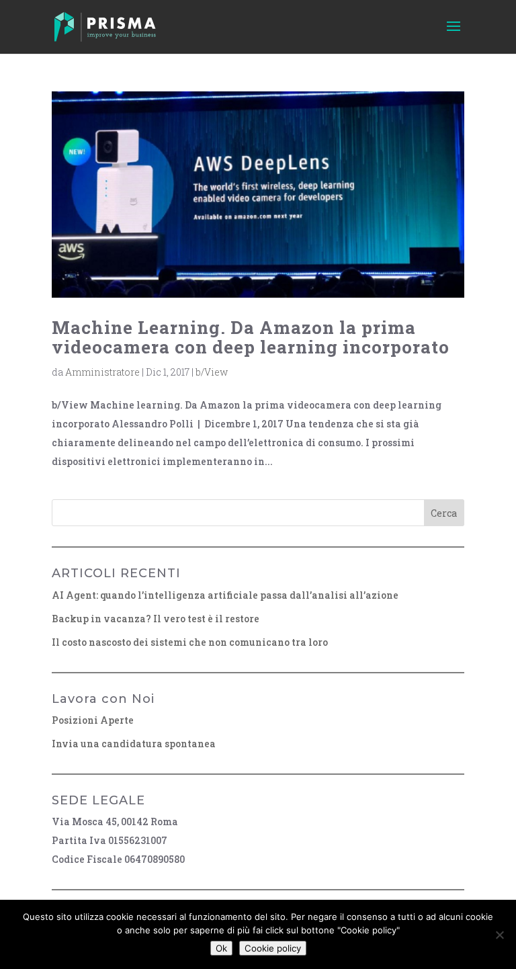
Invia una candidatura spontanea (134, 743)
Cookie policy (273, 948)
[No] (499, 934)
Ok (221, 948)
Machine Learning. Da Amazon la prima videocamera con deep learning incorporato (250, 337)
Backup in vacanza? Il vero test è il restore (155, 618)
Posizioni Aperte (93, 720)
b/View (212, 372)
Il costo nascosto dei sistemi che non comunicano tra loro (190, 642)
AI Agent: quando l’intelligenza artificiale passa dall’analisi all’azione (225, 595)
